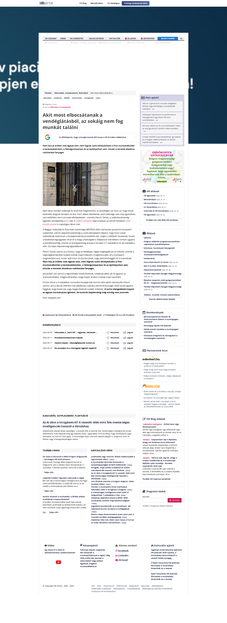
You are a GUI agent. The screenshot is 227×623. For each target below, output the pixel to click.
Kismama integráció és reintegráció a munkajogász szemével (160, 336)
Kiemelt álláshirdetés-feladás (162, 299)
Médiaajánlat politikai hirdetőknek (157, 588)
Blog (82, 3)
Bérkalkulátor (97, 3)
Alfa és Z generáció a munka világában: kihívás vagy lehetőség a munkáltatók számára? (159, 106)
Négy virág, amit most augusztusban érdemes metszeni (160, 370)
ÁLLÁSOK (131, 38)
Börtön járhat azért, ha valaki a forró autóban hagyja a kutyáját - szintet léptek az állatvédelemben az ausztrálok (162, 404)
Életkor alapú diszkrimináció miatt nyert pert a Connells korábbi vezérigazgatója (112, 515)
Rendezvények (155, 312)
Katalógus (113, 3)
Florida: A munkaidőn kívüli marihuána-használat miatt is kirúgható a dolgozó (111, 488)
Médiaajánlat (119, 588)
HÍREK (63, 38)
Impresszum (109, 586)
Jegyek (130, 332)
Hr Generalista (155, 207)
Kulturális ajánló (163, 545)
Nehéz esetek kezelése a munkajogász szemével (161, 330)
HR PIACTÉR (114, 38)
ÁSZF (99, 586)
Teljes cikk (48, 472)
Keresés (146, 496)
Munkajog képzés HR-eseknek (157, 325)
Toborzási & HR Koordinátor (161, 211)
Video (51, 545)
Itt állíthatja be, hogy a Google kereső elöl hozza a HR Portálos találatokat (92, 137)
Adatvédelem (157, 586)
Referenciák (122, 586)
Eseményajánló (52, 325)
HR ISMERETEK (76, 38)
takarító (147, 237)
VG (67, 220)
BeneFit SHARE (167, 38)
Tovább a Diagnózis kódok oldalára (158, 506)
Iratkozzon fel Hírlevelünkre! (58, 315)
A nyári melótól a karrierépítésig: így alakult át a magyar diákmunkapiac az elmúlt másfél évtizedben (161, 140)
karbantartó (149, 258)
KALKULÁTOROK (96, 38)
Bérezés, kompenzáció (110, 42)
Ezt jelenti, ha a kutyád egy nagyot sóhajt (162, 398)
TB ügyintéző (154, 195)
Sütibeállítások (133, 588)
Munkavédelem (164, 42)
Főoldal (48, 93)
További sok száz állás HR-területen (162, 220)
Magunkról (134, 586)
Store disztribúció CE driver (161, 262)
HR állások (153, 191)
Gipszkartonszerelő (157, 270)
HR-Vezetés (51, 42)
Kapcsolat (145, 586)
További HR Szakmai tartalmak (157, 479)
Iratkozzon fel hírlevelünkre (104, 591)
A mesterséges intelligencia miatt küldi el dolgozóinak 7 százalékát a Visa (110, 493)
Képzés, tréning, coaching (84, 42)
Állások (151, 233)
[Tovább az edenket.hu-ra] (162, 357)
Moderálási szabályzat (101, 588)
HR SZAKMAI (50, 38)
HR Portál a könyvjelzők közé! (88, 315)
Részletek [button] (114, 332)
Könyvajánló (90, 545)
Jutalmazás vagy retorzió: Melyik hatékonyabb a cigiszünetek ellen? (113, 458)
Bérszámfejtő (154, 199)
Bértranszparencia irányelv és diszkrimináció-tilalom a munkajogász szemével (161, 319)
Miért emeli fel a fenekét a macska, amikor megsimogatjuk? (162, 392)
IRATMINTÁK (148, 38)
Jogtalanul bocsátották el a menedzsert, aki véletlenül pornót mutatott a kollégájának (111, 509)
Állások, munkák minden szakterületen (162, 295)
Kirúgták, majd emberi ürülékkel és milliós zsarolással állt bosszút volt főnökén (110, 469)
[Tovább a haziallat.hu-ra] (162, 386)
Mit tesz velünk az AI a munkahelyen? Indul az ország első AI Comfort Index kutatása (161, 128)
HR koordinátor (155, 203)
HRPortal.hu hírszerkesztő (60, 107)
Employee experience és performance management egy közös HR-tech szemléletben (159, 117)
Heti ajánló (152, 97)
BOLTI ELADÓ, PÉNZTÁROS (160, 266)
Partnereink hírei (157, 350)
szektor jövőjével (84, 220)
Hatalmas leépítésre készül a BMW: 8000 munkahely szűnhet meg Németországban (110, 500)
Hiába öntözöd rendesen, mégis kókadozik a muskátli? (162, 377)
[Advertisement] (89, 383)
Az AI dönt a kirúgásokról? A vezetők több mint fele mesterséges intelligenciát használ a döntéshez (113, 476)
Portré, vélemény (137, 42)
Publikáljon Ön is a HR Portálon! (119, 315)
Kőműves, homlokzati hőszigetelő (159, 248)
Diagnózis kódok (156, 491)
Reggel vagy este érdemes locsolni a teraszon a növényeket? (160, 364)
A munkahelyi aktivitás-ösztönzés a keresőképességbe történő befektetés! (111, 463)
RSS (93, 586)
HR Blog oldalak (156, 419)
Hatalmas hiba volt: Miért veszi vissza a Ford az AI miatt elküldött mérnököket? (112, 521)
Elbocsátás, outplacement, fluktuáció (71, 93)
